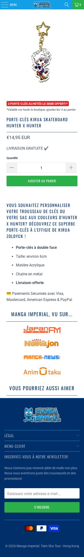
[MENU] (2, 4)
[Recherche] (66, 4)
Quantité (12, 158)
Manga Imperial (28, 546)
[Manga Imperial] (42, 4)
